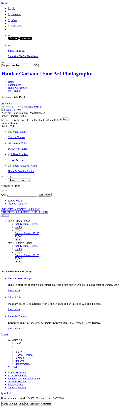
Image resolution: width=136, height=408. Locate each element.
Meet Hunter (14, 90)
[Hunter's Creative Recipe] (22, 165)
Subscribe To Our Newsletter (23, 56)
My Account (14, 14)
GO (35, 65)
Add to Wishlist (16, 200)
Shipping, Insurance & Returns (24, 378)
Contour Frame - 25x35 (27, 233)
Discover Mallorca (17, 148)
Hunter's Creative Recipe (21, 171)
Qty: (3, 194)
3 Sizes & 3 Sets (16, 160)
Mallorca (19, 360)
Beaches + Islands (24, 354)
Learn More (14, 290)
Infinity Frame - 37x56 (26, 245)
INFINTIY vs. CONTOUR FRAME (20, 209)
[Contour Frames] (18, 131)
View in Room (9, 123)
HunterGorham (18, 87)
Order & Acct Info (17, 381)
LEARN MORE (35, 107)
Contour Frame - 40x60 (27, 255)
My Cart (12, 20)
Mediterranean (22, 363)
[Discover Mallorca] (19, 143)
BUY (18, 230)
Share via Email (16, 50)
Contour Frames (16, 137)
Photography (14, 84)
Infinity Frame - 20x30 (26, 223)
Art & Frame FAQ (17, 375)
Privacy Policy (15, 384)
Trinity (4, 334)
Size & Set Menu (17, 372)
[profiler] (6, 393)
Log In (11, 8)
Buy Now (6, 103)
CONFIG (7, 177)
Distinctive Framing (17, 316)
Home (11, 81)
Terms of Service (17, 387)
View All (12, 366)
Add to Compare (18, 203)
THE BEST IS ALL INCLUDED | (20, 212)
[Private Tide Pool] (11, 109)
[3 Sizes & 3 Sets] (18, 154)
